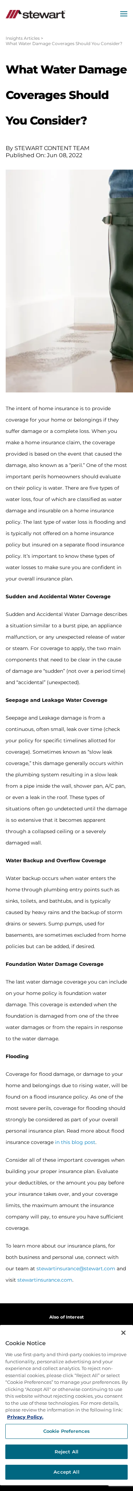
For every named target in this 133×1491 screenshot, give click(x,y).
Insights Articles (23, 38)
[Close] (123, 1333)
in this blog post (75, 1142)
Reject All (66, 1451)
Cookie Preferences (66, 1431)
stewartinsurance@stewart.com (76, 1268)
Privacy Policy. (25, 1417)
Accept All (66, 1472)
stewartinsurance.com (44, 1280)
